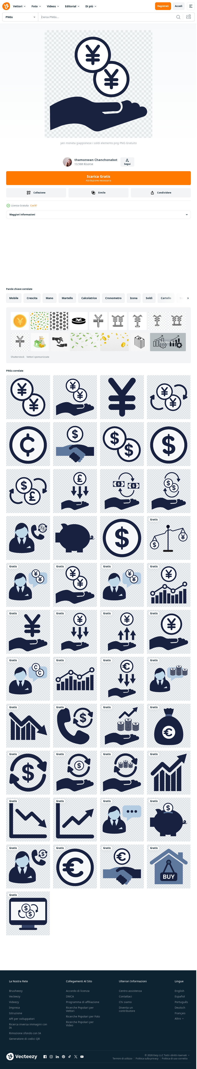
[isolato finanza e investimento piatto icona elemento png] (28, 726)
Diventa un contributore (125, 1009)
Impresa (14, 1007)
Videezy (13, 1002)
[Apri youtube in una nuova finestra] (81, 1056)
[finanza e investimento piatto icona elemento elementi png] (75, 491)
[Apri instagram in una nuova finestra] (51, 1056)
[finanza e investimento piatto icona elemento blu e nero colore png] (122, 866)
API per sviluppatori (21, 1019)
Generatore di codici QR (24, 1039)
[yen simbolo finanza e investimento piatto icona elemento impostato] (75, 397)
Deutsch (177, 1007)
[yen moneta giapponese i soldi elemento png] (75, 585)
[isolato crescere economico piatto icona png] (168, 773)
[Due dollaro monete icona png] (122, 444)
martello (67, 298)
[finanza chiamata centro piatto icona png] (28, 538)
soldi (149, 298)
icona (133, 298)
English (177, 991)
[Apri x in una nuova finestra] (75, 1056)
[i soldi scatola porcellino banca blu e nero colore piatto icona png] (168, 819)
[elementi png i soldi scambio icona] (28, 491)
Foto (35, 6)
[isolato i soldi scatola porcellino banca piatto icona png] (75, 538)
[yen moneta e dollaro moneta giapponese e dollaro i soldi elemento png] (168, 538)
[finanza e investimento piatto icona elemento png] (75, 444)
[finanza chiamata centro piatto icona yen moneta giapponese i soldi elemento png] (28, 585)
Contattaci (123, 996)
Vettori (17, 6)
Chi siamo (123, 1002)
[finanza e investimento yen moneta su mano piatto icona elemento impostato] (75, 632)
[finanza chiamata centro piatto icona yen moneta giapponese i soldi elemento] (122, 585)
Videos (51, 6)
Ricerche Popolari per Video (79, 1026)
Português (178, 1002)
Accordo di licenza (76, 991)
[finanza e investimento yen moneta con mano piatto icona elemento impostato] (28, 632)
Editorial (70, 6)
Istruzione (15, 1013)
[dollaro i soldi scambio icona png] (122, 491)
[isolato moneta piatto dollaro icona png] (168, 444)
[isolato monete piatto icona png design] (122, 538)
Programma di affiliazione (81, 1002)
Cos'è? (33, 205)
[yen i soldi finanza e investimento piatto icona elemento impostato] (122, 397)
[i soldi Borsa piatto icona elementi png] (168, 726)
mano (49, 298)
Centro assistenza (128, 991)
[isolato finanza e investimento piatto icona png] (75, 679)
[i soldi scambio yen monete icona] (168, 397)
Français (177, 1013)
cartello (166, 298)
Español (177, 996)
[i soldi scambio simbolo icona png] (168, 491)
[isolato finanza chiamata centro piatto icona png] (28, 679)
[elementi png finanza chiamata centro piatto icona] (122, 819)
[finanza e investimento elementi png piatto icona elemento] (75, 866)
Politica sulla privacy (144, 1058)
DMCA (69, 996)
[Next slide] (182, 298)
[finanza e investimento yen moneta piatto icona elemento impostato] (168, 632)
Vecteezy (14, 996)
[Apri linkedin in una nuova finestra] (57, 1056)
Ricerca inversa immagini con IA (25, 1025)
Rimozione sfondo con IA (25, 1033)
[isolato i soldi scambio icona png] (28, 913)
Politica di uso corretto (172, 1058)
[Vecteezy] (6, 6)
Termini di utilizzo (119, 1058)
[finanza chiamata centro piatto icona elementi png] (28, 866)
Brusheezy (15, 991)
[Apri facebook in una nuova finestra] (45, 1056)
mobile (13, 298)
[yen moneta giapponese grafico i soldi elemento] (168, 585)
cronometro (113, 298)
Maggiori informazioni (22, 214)
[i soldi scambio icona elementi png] (122, 773)
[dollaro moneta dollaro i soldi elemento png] (75, 726)
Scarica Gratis (97, 178)
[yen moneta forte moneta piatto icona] (122, 632)
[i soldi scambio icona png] (28, 773)
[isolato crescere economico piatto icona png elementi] (75, 819)
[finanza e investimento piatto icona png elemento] (28, 819)
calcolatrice (89, 298)
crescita (32, 298)
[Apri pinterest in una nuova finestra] (63, 1056)
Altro (175, 1018)
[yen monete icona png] (28, 397)
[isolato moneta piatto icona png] (28, 444)
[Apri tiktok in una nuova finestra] (69, 1056)
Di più (89, 6)
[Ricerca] (175, 17)
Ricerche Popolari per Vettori (79, 1009)
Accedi (175, 6)
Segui (126, 164)
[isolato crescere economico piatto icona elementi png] (122, 726)
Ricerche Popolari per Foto (79, 1018)
